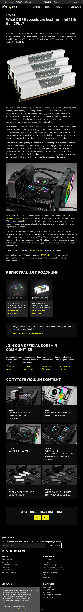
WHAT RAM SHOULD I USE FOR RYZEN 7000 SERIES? (58, 493)
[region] (20, 599)
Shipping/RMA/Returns (52, 594)
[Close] (37, 590)
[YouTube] (19, 551)
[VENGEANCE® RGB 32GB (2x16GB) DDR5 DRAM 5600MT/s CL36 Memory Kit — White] (41, 289)
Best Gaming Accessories (52, 567)
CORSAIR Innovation (51, 562)
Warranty (46, 592)
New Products (7, 559)
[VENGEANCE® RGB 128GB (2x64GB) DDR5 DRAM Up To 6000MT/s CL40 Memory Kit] (37, 298)
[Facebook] (11, 551)
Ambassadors (48, 577)
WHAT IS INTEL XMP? (19, 451)
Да (37, 517)
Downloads (47, 587)
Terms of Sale (48, 597)
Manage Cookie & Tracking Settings (15, 609)
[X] (3, 551)
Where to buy (7, 567)
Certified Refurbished (10, 570)
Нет (45, 517)
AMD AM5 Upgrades (50, 572)
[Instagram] (15, 551)
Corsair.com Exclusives (10, 564)
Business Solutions (9, 572)
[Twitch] (23, 551)
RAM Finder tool (47, 255)
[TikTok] (7, 551)
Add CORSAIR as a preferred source (28, 333)
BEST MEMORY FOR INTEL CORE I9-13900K (22, 493)
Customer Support (50, 589)
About (4, 587)
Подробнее (15, 310)
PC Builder (47, 559)
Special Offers (7, 562)
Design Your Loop (49, 564)
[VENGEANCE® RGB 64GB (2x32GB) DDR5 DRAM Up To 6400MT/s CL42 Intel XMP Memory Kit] (46, 298)
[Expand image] (41, 76)
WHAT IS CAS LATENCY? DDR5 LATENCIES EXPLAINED (21, 415)
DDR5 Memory (48, 575)
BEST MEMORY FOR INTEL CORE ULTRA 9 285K (58, 414)
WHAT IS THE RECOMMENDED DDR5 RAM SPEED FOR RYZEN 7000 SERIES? (59, 455)
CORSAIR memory (36, 250)
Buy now (14, 314)
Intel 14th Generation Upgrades (55, 570)
